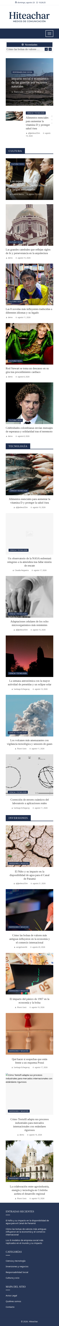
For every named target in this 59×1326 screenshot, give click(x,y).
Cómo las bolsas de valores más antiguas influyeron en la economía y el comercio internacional (24, 49)
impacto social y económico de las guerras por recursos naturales (30, 82)
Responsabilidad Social (23, 72)
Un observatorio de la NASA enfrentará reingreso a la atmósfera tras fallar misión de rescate (29, 562)
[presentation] (46, 49)
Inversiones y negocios (18, 863)
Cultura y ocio (17, 164)
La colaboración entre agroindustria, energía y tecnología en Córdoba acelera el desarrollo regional (29, 1190)
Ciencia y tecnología (36, 113)
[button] (52, 116)
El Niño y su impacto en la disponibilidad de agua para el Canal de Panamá (29, 875)
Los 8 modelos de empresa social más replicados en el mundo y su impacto (24, 1241)
